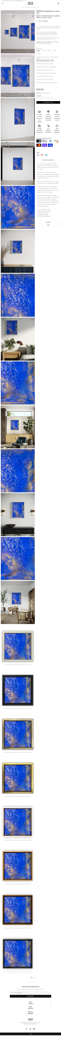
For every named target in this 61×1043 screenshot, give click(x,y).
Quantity (38, 96)
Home (23, 7)
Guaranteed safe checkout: (43, 138)
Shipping (38, 93)
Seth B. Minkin (30, 3)
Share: (38, 152)
